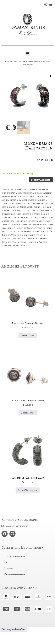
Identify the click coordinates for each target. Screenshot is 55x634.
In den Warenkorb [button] (27, 490)
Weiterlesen (27, 335)
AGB (6, 562)
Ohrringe (32, 61)
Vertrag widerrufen (13, 629)
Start (7, 61)
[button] (27, 53)
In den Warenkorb (40, 179)
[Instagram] (12, 534)
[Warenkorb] (50, 4)
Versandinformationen (14, 556)
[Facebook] (4, 534)
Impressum (8, 568)
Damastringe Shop (19, 61)
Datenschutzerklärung (14, 574)
